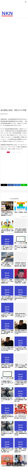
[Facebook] (10, 185)
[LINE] (24, 185)
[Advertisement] (14, 33)
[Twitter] (4, 185)
